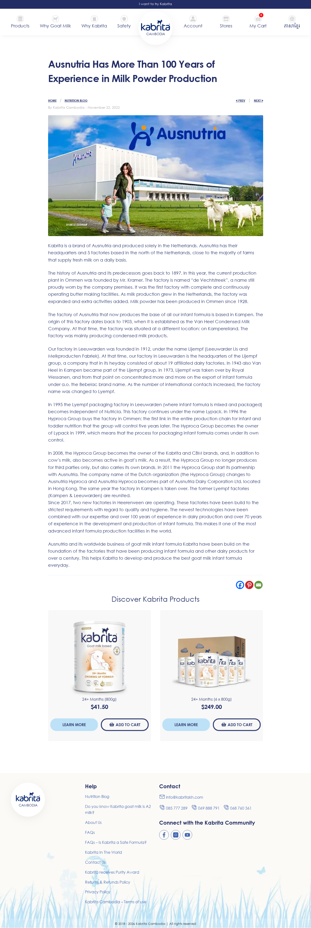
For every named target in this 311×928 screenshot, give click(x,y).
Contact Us (95, 862)
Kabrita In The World (103, 852)
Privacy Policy (97, 891)
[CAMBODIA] (155, 24)
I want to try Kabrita (155, 4)
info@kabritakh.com (184, 797)
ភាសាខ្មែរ (292, 25)
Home (52, 100)
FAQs (90, 832)
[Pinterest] (249, 585)
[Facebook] (240, 585)
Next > (258, 100)
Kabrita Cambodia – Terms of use (115, 901)
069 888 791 (209, 808)
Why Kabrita (94, 25)
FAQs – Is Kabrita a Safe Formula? (116, 842)
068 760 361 (241, 808)
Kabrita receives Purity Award (112, 872)
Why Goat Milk (55, 25)
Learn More (74, 724)
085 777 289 (177, 808)
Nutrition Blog (76, 100)
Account (193, 25)
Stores (226, 25)
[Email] (258, 585)
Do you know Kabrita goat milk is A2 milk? (118, 809)
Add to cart (128, 724)
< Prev (240, 100)
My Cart (258, 25)
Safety (124, 25)
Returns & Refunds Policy (107, 882)
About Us (93, 822)
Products (20, 25)
